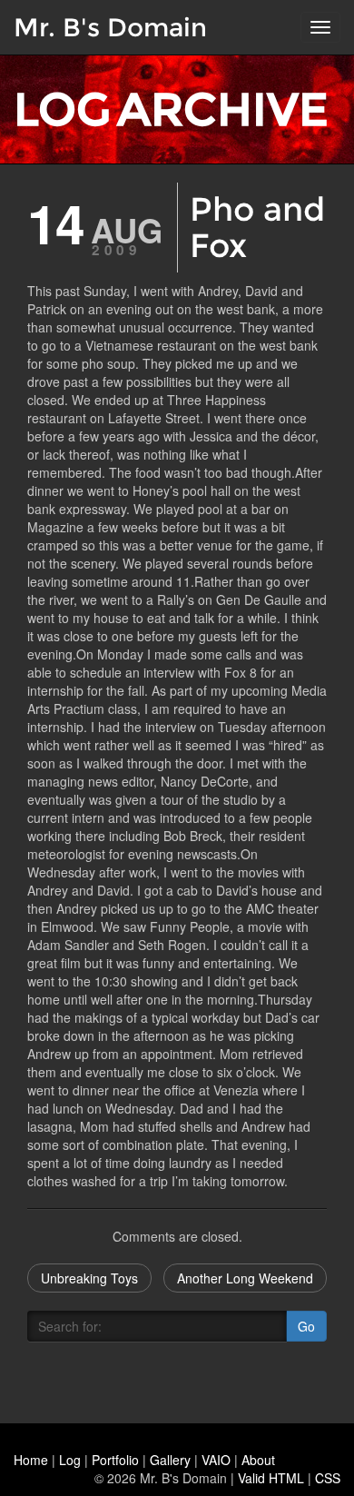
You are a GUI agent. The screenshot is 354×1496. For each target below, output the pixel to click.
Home (31, 1460)
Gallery (170, 1460)
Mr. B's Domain (110, 27)
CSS (327, 1478)
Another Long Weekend (245, 1278)
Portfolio (115, 1460)
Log (70, 1460)
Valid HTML (271, 1478)
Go (306, 1326)
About (258, 1460)
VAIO (216, 1460)
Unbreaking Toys (89, 1278)
